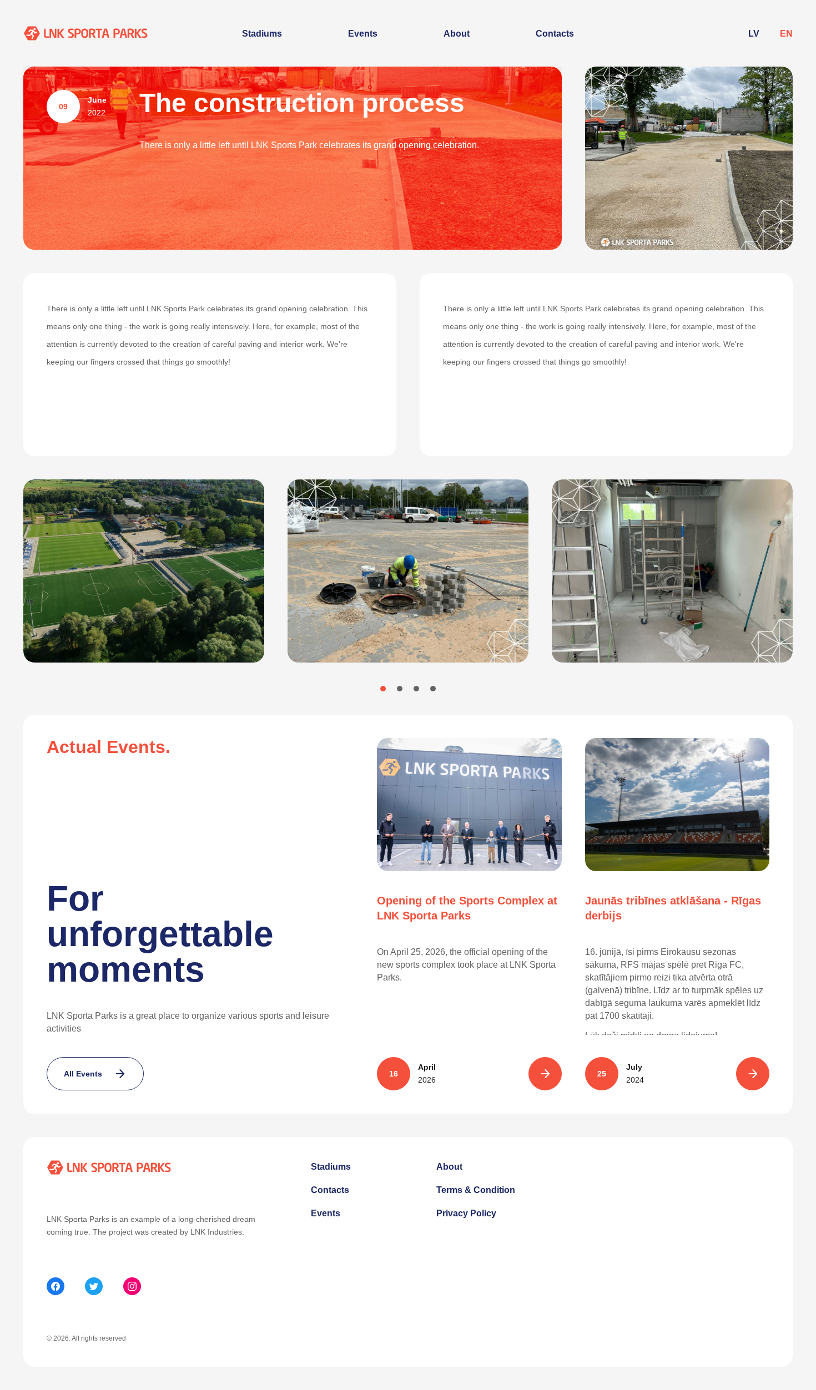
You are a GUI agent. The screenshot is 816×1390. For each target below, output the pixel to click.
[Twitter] (94, 1286)
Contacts (555, 33)
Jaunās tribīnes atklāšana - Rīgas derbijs (673, 908)
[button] (383, 688)
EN (786, 33)
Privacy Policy (466, 1213)
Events (362, 33)
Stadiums (262, 33)
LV (753, 33)
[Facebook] (55, 1286)
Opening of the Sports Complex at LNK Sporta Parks (467, 908)
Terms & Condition (475, 1190)
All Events (83, 1073)
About (457, 33)
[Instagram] (132, 1286)
